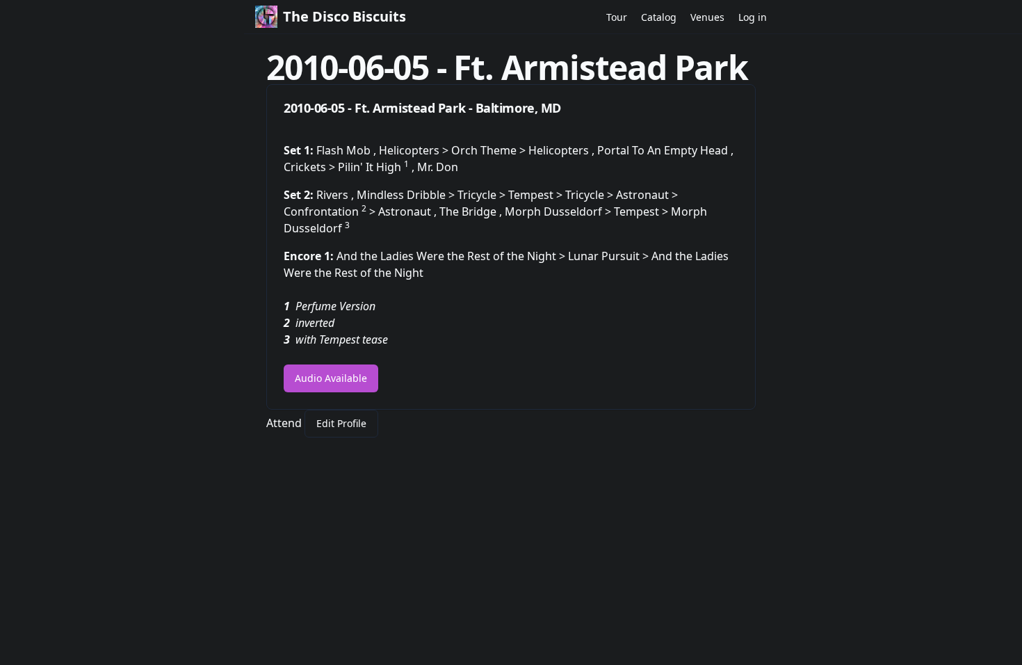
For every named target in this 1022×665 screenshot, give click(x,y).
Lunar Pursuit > (609, 256)
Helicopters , (562, 150)
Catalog (658, 17)
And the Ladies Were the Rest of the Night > (452, 256)
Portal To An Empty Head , (665, 150)
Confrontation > (331, 211)
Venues (707, 17)
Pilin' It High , (377, 167)
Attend (284, 423)
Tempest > (536, 194)
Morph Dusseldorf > (559, 211)
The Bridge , (472, 211)
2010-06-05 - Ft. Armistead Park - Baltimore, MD (422, 107)
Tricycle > (482, 194)
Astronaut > (647, 194)
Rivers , (336, 194)
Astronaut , (408, 211)
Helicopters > (415, 150)
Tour (616, 17)
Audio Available (331, 378)
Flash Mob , (347, 150)
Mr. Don (437, 167)
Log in (752, 17)
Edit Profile (341, 423)
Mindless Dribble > (407, 194)
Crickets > (311, 167)
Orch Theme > (489, 150)
